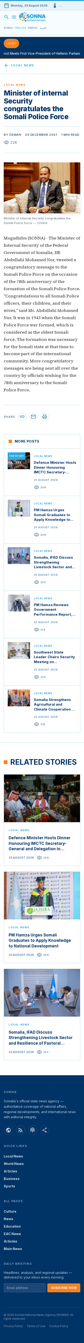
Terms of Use (36, 1326)
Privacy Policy (13, 1326)
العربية (43, 27)
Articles (10, 1171)
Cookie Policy (58, 1326)
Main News (13, 1249)
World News (14, 1164)
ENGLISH (20, 27)
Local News (19, 65)
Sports (9, 1186)
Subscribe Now (64, 1287)
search (6, 17)
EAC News (12, 1234)
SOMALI (8, 27)
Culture (10, 1211)
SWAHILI (33, 27)
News (8, 1219)
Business (12, 1179)
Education (12, 1226)
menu (14, 17)
